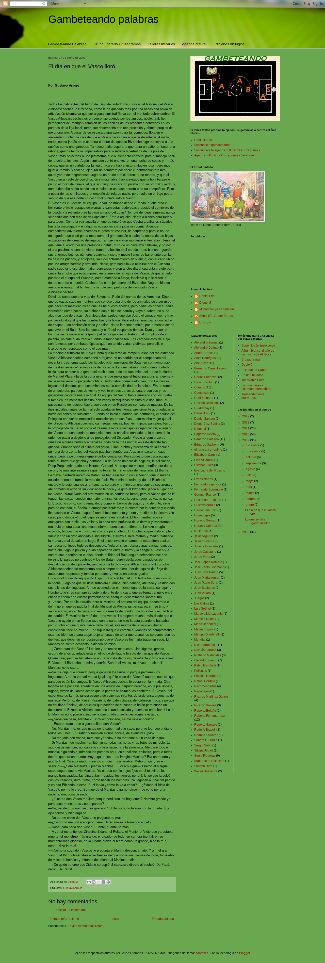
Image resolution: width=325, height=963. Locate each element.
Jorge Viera (202, 557)
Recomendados (205, 686)
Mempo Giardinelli (207, 634)
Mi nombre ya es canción (216, 309)
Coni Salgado (203, 398)
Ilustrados (201, 531)
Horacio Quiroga (205, 526)
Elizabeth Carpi (205, 454)
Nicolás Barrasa (205, 650)
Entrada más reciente (64, 919)
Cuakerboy (201, 408)
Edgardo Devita (205, 434)
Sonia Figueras (204, 755)
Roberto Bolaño (205, 710)
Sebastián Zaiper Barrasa (217, 316)
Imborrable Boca (252, 380)
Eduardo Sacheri (206, 444)
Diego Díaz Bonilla (207, 424)
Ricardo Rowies (205, 705)
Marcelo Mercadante (208, 613)
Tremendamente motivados (252, 396)
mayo (250, 481)
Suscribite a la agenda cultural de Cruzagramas (227, 150)
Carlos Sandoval (205, 377)
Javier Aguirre (203, 536)
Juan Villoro (202, 593)
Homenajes (202, 515)
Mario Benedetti (205, 624)
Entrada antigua (163, 919)
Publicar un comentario (71, 910)
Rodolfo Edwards (206, 735)
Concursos (201, 393)
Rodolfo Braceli (205, 729)
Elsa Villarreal (204, 460)
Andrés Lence (204, 353)
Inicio (115, 919)
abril (249, 487)
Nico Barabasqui (205, 645)
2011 (246, 428)
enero (250, 505)
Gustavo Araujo (72, 887)
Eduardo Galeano (206, 439)
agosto (251, 469)
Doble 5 (246, 364)
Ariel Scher (201, 363)
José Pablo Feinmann (209, 567)
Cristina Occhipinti (206, 403)
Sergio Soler (203, 745)
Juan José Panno (206, 572)
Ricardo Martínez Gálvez (211, 696)
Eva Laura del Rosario (209, 470)
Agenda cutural (194, 44)
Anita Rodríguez (205, 358)
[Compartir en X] (98, 882)
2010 (246, 434)
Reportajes (201, 691)
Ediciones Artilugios (229, 44)
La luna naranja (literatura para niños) (256, 387)
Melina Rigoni (204, 629)
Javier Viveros (204, 541)
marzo (250, 493)
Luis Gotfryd (202, 608)
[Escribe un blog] (93, 882)
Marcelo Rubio (204, 619)
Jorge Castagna (205, 551)
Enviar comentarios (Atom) (86, 926)
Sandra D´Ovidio (205, 740)
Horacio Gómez (205, 520)
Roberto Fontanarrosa (209, 715)
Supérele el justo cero (209, 761)
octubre (251, 457)
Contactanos (203, 140)
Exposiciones (203, 479)
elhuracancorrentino (208, 449)
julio (249, 475)
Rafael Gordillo (204, 681)
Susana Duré (203, 766)
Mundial (199, 639)
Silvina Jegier (203, 750)
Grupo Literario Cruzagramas (117, 44)
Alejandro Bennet (206, 342)
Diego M (205, 302)
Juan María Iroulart (207, 577)
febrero (251, 499)
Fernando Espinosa (207, 484)
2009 (246, 440)
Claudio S (201, 387)
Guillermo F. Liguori (207, 500)
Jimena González (206, 546)
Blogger (244, 953)
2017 (246, 416)
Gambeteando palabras (103, 19)
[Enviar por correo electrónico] (88, 882)
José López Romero (208, 562)
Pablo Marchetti (205, 665)
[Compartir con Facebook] (103, 882)
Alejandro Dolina (206, 347)
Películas (200, 671)
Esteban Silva (203, 465)
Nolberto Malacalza (207, 655)
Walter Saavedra (205, 771)
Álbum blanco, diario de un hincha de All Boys (257, 352)
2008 (246, 532)
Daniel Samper (204, 418)
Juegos (199, 598)
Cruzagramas (250, 359)
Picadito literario (205, 676)
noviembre (253, 451)
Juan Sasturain (204, 588)
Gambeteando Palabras (67, 44)
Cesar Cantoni (204, 382)
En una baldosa (252, 375)
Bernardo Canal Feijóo (210, 368)
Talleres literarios (161, 44)
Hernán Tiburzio (205, 510)
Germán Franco (205, 494)
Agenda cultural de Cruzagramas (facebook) (224, 155)
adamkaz (202, 953)
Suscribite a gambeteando (212, 145)
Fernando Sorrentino (208, 489)
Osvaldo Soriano (205, 660)
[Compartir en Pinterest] (108, 882)
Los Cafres (201, 603)
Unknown (206, 322)
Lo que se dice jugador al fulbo (257, 521)
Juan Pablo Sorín (206, 582)
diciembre (253, 445)
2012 (246, 422)
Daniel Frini (207, 296)
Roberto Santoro (205, 724)
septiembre (254, 463)
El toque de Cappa (254, 370)
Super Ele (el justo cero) (258, 345)
